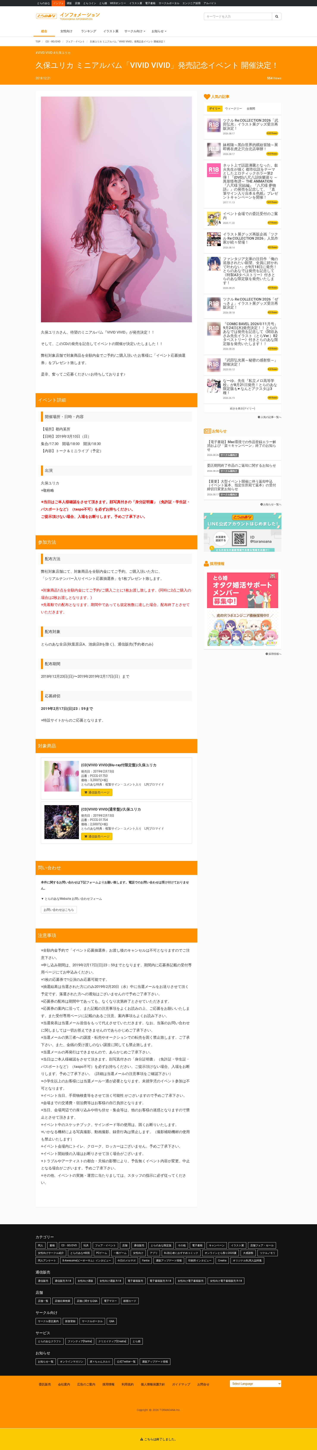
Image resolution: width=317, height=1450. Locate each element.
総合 (44, 31)
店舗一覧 (43, 1300)
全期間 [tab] (251, 108)
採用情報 (108, 1384)
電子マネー (110, 1300)
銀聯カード (129, 1300)
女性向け (66, 31)
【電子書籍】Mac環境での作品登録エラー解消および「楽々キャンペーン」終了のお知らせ (241, 446)
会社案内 (64, 1384)
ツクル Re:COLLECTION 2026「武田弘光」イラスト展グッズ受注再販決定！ (250, 124)
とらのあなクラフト (49, 1341)
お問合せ (203, 1384)
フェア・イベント (105, 1245)
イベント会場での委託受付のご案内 (250, 215)
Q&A (111, 1321)
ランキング (88, 31)
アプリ (154, 1252)
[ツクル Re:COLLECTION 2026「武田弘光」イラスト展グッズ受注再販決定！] (214, 125)
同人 (40, 1245)
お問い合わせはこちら (59, 909)
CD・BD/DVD (69, 1245)
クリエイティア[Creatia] (112, 1341)
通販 (69, 3)
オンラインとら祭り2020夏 (221, 1252)
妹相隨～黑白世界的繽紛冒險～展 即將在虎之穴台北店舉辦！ (250, 147)
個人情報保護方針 (153, 1384)
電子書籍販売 (135, 1280)
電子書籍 (150, 3)
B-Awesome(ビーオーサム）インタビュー (87, 1260)
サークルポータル (169, 3)
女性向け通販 (85, 1280)
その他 (182, 1245)
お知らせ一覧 (45, 1361)
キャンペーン (216, 1245)
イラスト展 (135, 3)
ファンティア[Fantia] (80, 1341)
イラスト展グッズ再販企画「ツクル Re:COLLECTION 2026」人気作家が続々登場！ (250, 238)
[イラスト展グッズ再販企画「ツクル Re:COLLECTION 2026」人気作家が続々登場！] (214, 239)
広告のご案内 (86, 1384)
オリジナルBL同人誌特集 (247, 1260)
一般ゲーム (120, 1252)
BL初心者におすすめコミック (181, 1252)
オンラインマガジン (71, 1361)
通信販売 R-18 (63, 1280)
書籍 (52, 1245)
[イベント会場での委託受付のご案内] (214, 219)
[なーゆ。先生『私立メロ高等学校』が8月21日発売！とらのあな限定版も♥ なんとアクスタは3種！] (214, 386)
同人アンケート (47, 1260)
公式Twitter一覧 (126, 1361)
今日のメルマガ (127, 1260)
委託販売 (45, 1384)
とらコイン (89, 3)
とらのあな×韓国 (80, 1252)
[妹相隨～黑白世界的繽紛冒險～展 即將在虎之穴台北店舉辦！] (214, 150)
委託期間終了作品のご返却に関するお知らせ (241, 465)
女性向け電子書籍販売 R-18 (226, 1280)
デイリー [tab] (214, 108)
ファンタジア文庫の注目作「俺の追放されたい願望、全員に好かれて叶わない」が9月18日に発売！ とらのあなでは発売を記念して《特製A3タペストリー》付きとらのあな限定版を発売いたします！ (250, 271)
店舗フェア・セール (262, 1245)
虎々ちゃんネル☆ (100, 1361)
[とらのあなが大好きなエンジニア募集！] (242, 644)
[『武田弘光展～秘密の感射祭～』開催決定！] (214, 365)
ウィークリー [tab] (233, 108)
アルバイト (210, 3)
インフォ (58, 3)
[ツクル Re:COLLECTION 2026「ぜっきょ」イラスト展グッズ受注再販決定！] (214, 304)
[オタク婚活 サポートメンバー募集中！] (242, 606)
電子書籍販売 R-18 (160, 1280)
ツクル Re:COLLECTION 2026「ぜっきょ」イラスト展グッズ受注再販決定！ (250, 303)
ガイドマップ (181, 1384)
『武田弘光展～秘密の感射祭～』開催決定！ (250, 362)
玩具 (86, 1245)
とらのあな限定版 (161, 1245)
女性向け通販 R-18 (110, 1280)
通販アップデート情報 (169, 1260)
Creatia (222, 1260)
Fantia (145, 1260)
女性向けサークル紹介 (51, 1252)
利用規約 (128, 1384)
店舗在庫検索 (62, 1300)
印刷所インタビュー (200, 1260)
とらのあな (43, 3)
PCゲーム (101, 1252)
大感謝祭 (248, 1252)
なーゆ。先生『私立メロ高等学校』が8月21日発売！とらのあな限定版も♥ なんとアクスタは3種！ (250, 386)
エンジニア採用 (191, 3)
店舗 (77, 3)
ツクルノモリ (267, 1252)
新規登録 (70, 1321)
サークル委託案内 (48, 1321)
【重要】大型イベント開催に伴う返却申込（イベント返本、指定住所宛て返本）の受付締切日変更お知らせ (241, 485)
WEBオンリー (118, 3)
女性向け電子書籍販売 (191, 1280)
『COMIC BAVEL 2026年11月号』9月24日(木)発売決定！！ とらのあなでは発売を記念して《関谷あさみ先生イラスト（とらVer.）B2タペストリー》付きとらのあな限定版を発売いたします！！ (250, 334)
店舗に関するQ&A (87, 1300)
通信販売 (139, 1245)
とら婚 (103, 3)
